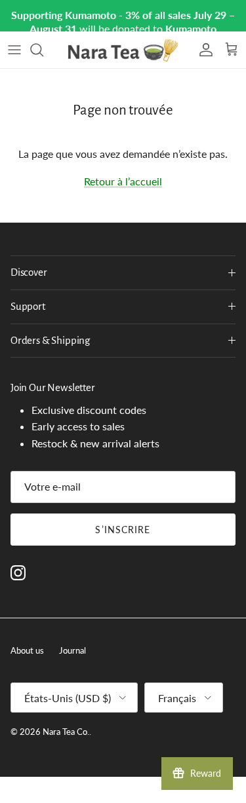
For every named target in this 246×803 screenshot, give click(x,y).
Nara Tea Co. (66, 731)
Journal (72, 650)
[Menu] (14, 49)
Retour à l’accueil (123, 181)
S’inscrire (122, 529)
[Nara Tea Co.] (123, 50)
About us (27, 650)
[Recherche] (43, 49)
